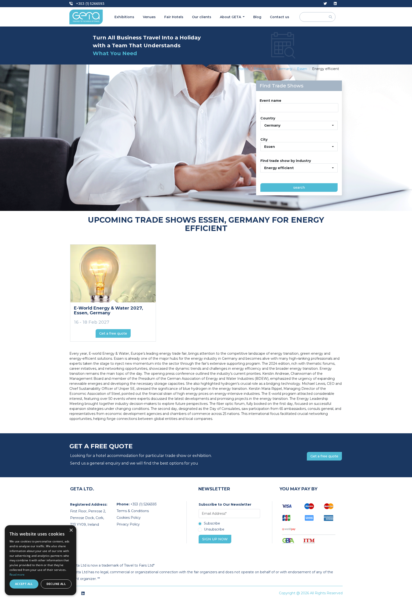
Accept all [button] (24, 584)
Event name (270, 100)
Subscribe (212, 523)
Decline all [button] (56, 584)
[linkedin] (335, 3)
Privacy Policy (128, 524)
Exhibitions (124, 17)
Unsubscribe (214, 529)
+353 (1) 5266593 (89, 3)
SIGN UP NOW (215, 539)
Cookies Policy (129, 517)
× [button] (71, 530)
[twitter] (325, 3)
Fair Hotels (173, 17)
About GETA (231, 17)
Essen (302, 69)
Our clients (201, 17)
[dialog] (40, 560)
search (299, 187)
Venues (149, 17)
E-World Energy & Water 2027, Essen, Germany (108, 310)
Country (267, 118)
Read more (17, 575)
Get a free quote (113, 333)
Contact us (279, 17)
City (264, 139)
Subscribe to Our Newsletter (225, 504)
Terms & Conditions (133, 511)
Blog (257, 17)
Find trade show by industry (285, 161)
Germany (284, 69)
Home (243, 69)
